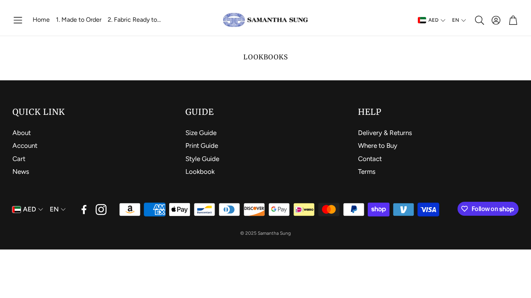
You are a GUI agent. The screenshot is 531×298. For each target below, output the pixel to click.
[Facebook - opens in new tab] (84, 209)
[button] (17, 20)
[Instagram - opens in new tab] (101, 209)
